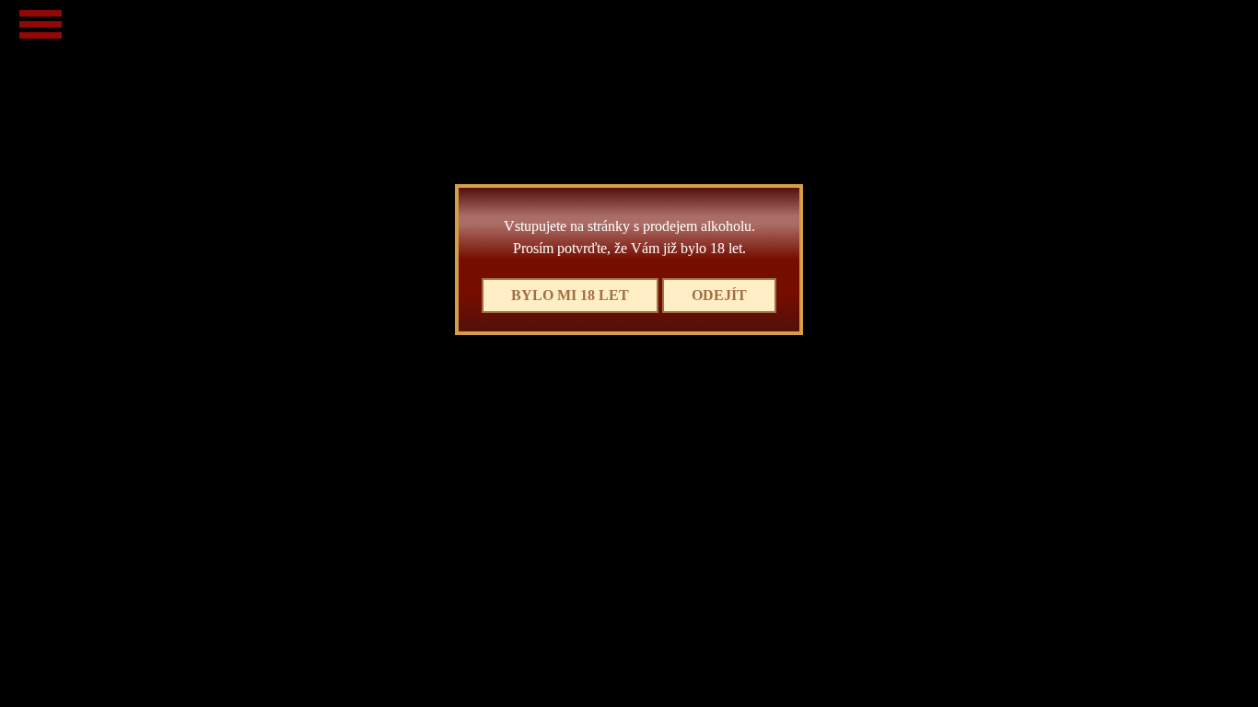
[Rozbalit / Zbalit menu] (40, 24)
